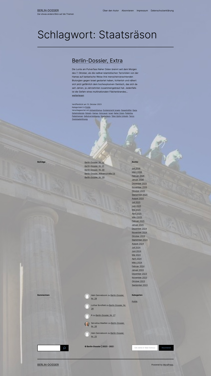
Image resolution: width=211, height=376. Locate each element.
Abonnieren (128, 10)
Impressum (142, 10)
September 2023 (139, 285)
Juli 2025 (136, 202)
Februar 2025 (138, 221)
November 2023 (139, 277)
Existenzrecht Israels (111, 110)
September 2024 (140, 240)
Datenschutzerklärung (162, 10)
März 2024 (137, 262)
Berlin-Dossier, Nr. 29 (94, 177)
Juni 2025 (136, 206)
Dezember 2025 (139, 183)
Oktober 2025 (138, 191)
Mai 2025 (136, 210)
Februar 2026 (138, 176)
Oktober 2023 (138, 281)
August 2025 (138, 198)
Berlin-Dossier (48, 10)
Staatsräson (105, 116)
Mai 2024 (136, 255)
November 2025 (139, 187)
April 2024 (137, 259)
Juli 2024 (136, 247)
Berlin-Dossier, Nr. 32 (94, 162)
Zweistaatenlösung (80, 119)
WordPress (168, 365)
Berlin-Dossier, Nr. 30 (94, 170)
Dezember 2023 (139, 274)
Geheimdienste (78, 113)
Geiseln (88, 113)
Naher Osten (119, 113)
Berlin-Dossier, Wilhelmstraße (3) (100, 173)
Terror (131, 116)
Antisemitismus (95, 110)
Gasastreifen (126, 110)
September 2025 (139, 195)
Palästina (129, 113)
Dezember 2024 (139, 228)
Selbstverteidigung (92, 116)
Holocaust (103, 113)
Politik (87, 107)
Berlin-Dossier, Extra (97, 60)
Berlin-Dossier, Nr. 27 (105, 315)
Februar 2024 (138, 266)
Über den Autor (111, 10)
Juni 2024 (136, 251)
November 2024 (139, 232)
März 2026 (137, 172)
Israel (110, 113)
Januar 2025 (138, 225)
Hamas (95, 113)
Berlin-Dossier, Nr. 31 (94, 166)
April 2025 (136, 213)
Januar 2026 (138, 179)
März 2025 (137, 217)
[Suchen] (64, 348)
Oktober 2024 (138, 236)
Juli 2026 (136, 168)
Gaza (135, 110)
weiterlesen (78, 95)
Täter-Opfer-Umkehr (119, 116)
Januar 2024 (138, 270)
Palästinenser (77, 116)
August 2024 (138, 244)
